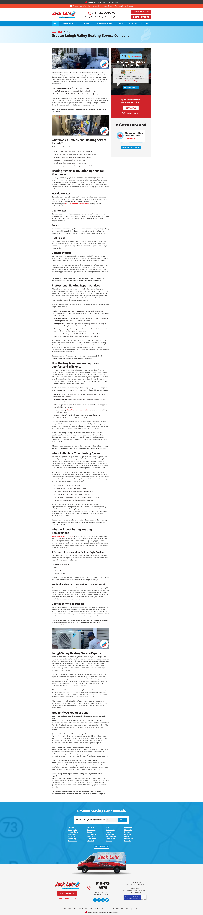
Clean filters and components (77, 410)
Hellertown (110, 834)
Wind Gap (109, 841)
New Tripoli (91, 836)
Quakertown (91, 839)
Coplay (89, 832)
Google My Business (107, 900)
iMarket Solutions (93, 912)
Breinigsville (72, 830)
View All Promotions (130, 147)
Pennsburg (72, 839)
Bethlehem (128, 828)
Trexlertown (72, 841)
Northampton (111, 836)
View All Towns (101, 847)
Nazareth (71, 836)
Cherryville (128, 830)
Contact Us (131, 108)
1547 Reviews (136, 56)
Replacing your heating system (63, 536)
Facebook (95, 900)
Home (54, 32)
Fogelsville (72, 834)
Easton (108, 832)
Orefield (127, 836)
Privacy (142, 899)
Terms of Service (136, 898)
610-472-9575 (103, 13)
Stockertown (129, 839)
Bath (107, 828)
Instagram (99, 900)
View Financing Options (67, 898)
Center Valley (110, 830)
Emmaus (127, 832)
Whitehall (90, 841)
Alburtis (71, 828)
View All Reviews (131, 88)
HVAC (60, 32)
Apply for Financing (126, 6)
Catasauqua (91, 830)
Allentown (90, 828)
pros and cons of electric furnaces (77, 204)
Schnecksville (110, 839)
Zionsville (127, 841)
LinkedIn (103, 900)
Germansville (91, 834)
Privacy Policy (131, 898)
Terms (145, 899)
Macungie (127, 834)
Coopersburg (73, 832)
